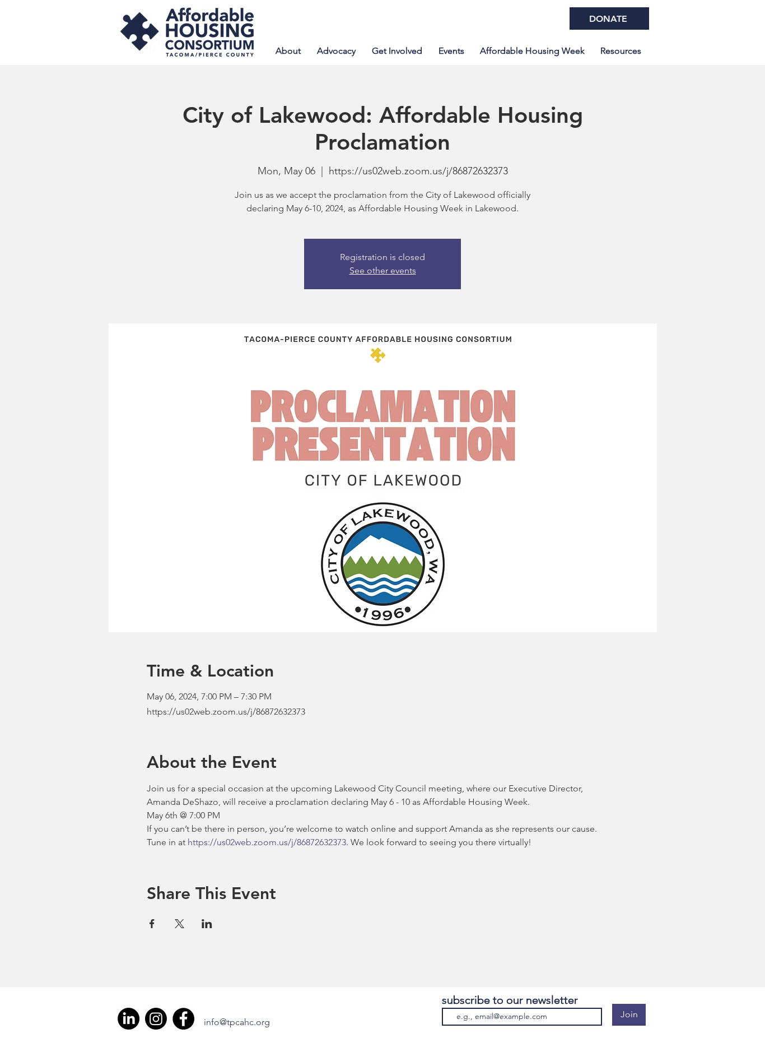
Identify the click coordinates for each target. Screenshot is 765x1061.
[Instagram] (156, 1019)
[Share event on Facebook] (152, 923)
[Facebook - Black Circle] (183, 1019)
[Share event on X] (179, 923)
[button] (532, 51)
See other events (382, 270)
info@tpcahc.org (237, 1022)
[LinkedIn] (128, 1019)
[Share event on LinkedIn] (207, 923)
